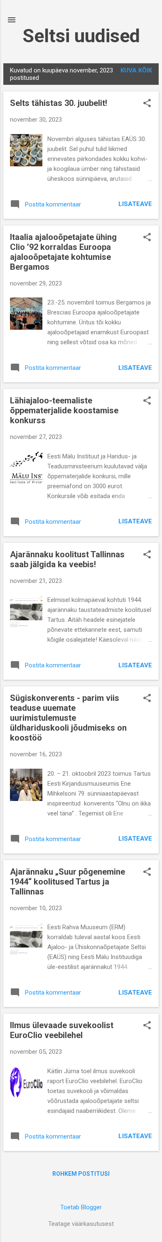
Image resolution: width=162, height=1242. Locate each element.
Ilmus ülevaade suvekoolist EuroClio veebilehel (61, 1030)
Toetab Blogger (81, 1207)
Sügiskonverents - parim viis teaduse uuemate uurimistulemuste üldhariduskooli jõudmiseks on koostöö (68, 718)
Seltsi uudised (81, 36)
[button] (147, 104)
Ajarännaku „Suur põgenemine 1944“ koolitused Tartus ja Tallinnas (67, 882)
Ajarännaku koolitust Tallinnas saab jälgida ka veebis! (67, 559)
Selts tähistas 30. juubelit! (58, 103)
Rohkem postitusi (81, 1173)
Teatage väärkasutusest (81, 1224)
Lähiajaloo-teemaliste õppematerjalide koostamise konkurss (64, 410)
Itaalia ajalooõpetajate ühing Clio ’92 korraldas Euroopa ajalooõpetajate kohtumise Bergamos (63, 252)
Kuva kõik (136, 70)
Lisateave (135, 204)
